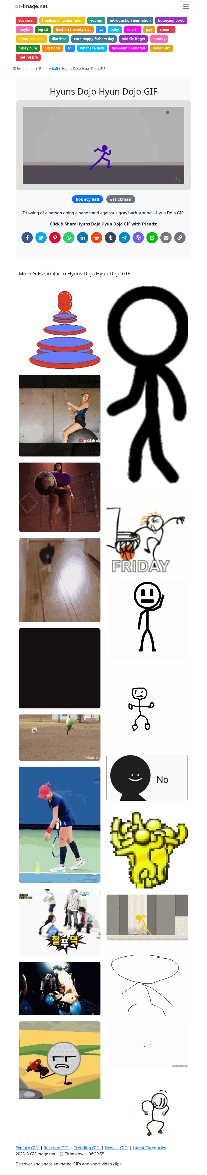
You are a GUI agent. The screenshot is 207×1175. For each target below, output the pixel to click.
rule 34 (133, 29)
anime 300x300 (31, 38)
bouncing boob (171, 20)
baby (115, 29)
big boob (52, 48)
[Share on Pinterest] (55, 237)
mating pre (28, 57)
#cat (27, 616)
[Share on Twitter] (41, 237)
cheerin (166, 29)
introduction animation (130, 20)
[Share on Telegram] (124, 237)
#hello (116, 654)
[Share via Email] (166, 237)
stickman (26, 20)
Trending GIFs (87, 1148)
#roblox (117, 1061)
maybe (24, 29)
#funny (29, 1009)
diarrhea (59, 38)
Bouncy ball (48, 68)
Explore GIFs (27, 1148)
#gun (115, 794)
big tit (43, 29)
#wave (116, 646)
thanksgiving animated (62, 20)
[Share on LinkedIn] (82, 237)
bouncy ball (87, 199)
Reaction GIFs (57, 1148)
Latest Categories (149, 1148)
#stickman (121, 199)
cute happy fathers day (94, 38)
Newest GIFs (116, 1148)
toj (70, 48)
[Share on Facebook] (27, 237)
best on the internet (73, 29)
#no (114, 786)
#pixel (116, 882)
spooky (159, 38)
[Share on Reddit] (96, 237)
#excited (30, 607)
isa (100, 29)
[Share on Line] (152, 237)
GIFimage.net (24, 68)
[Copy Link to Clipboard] (180, 237)
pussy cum (27, 48)
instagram (162, 48)
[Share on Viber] (138, 237)
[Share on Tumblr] (110, 237)
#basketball (120, 566)
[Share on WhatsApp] (68, 237)
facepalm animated (128, 48)
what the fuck (92, 48)
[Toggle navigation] (186, 6)
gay (149, 29)
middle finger (133, 38)
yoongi (96, 20)
